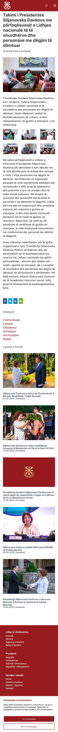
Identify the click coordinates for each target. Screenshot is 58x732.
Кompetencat (12, 660)
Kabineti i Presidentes (16, 663)
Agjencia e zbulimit (15, 642)
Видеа (7, 339)
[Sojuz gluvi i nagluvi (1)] (47, 149)
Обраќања (9, 327)
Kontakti (10, 688)
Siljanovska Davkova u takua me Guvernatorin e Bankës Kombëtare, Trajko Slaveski (28, 394)
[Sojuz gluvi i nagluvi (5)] (29, 134)
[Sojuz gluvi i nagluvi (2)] (29, 149)
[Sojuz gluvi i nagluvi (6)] (10, 134)
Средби (8, 323)
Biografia (10, 657)
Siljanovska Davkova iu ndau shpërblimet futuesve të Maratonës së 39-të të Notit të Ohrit (28, 447)
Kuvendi (10, 636)
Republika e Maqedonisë (17, 666)
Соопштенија (11, 320)
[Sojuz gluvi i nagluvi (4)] (47, 134)
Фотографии (11, 335)
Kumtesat (26, 51)
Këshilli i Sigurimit (14, 685)
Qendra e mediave (14, 682)
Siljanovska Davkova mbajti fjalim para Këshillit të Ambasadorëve (28, 548)
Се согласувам (29, 719)
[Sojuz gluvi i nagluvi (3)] (10, 149)
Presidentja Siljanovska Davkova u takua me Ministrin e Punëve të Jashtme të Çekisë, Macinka (26, 602)
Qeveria (9, 639)
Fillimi (8, 679)
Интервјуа (9, 331)
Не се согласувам (29, 726)
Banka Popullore (13, 645)
